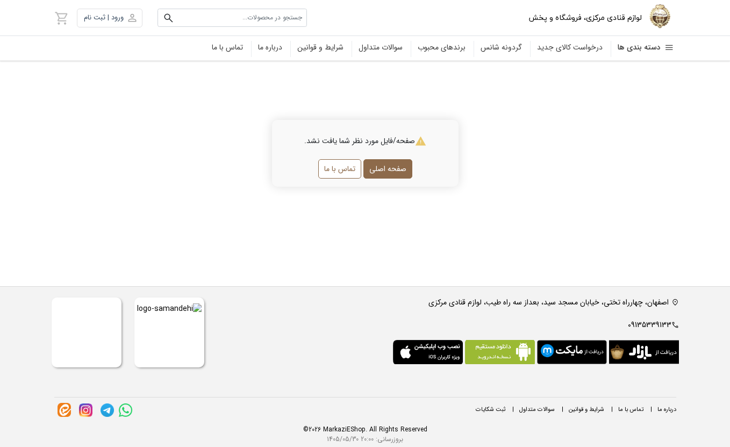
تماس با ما (227, 47)
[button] (109, 18)
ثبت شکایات (490, 409)
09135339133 (649, 325)
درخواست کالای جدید (570, 47)
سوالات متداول (381, 47)
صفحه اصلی (387, 169)
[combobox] (232, 18)
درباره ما (270, 47)
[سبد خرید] (61, 18)
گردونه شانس (501, 47)
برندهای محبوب (442, 47)
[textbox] (232, 17)
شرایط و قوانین (320, 47)
